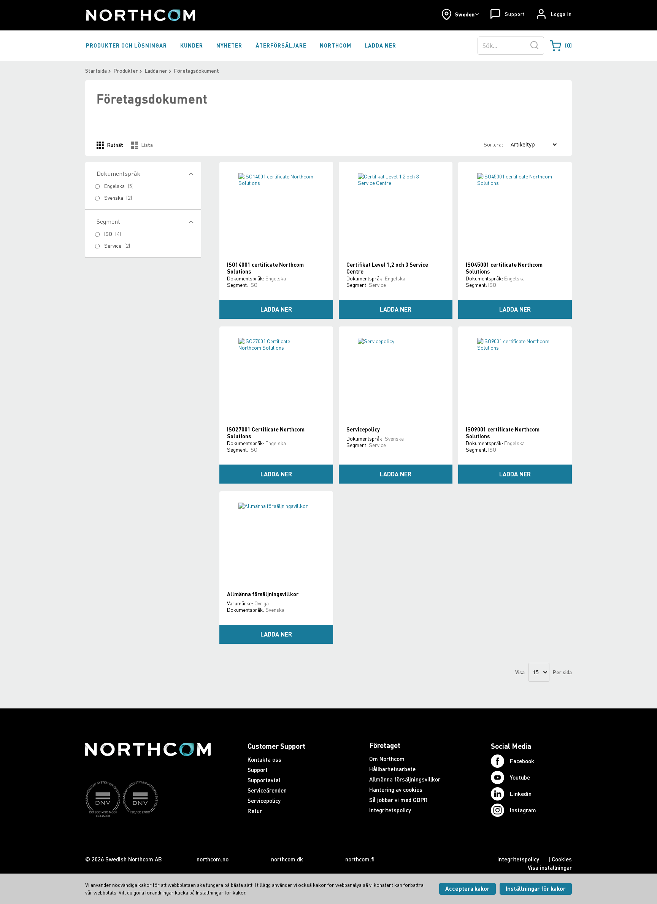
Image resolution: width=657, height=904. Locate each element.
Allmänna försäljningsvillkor (262, 594)
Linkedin (521, 793)
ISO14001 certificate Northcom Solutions (265, 268)
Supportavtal (264, 780)
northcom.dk (287, 859)
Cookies (562, 859)
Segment (108, 221)
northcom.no (213, 859)
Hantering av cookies (395, 789)
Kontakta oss (264, 759)
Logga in (561, 14)
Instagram (523, 810)
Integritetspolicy (390, 810)
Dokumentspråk (118, 173)
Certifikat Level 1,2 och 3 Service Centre (387, 268)
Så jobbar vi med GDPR (398, 799)
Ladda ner (155, 70)
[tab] (143, 234)
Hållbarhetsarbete (392, 769)
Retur (255, 810)
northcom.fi (360, 859)
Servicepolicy (363, 429)
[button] (460, 14)
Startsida (96, 70)
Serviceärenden (267, 790)
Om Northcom (387, 758)
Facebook (522, 761)
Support (515, 14)
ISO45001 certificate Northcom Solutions (504, 268)
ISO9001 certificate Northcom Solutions (503, 432)
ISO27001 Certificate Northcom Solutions (266, 432)
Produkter (125, 70)
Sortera (492, 144)
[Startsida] (140, 15)
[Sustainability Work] (148, 832)
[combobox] (511, 46)
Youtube (520, 777)
